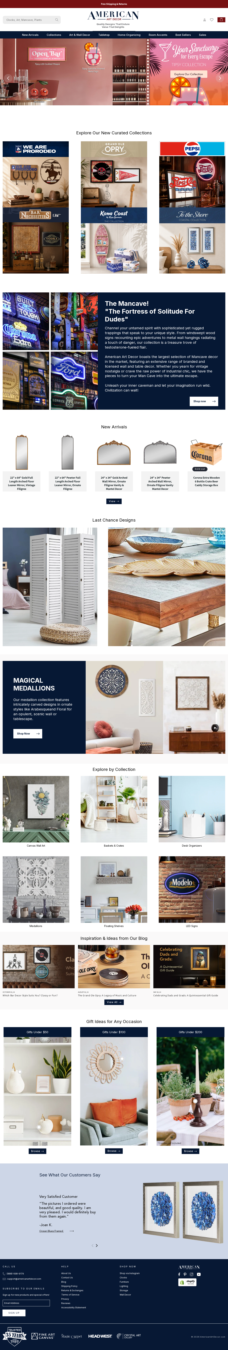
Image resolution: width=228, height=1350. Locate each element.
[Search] (57, 20)
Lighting (124, 1286)
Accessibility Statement (73, 1307)
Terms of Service (70, 1294)
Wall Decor (125, 1294)
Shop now (199, 401)
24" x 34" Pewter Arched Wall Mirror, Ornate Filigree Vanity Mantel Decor (160, 483)
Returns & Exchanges (72, 1290)
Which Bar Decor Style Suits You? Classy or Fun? (30, 995)
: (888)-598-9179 (15, 1273)
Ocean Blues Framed (51, 1231)
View (112, 501)
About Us (66, 1273)
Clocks (123, 1277)
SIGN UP (14, 1313)
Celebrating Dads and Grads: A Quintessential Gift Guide (185, 995)
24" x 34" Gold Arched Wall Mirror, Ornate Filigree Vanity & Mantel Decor (114, 483)
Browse (35, 1151)
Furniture (124, 1282)
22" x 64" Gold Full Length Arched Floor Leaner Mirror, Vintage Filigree (21, 483)
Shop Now (23, 733)
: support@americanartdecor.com (23, 1278)
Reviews (65, 1303)
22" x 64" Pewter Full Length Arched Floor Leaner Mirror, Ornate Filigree (68, 483)
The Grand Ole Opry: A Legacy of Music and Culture (107, 995)
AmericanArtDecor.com (212, 1337)
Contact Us (67, 1277)
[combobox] (32, 20)
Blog (63, 1282)
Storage (124, 1290)
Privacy (65, 1299)
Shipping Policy (69, 1286)
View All (112, 1002)
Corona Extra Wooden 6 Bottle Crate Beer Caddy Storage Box (206, 481)
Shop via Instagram (130, 1273)
